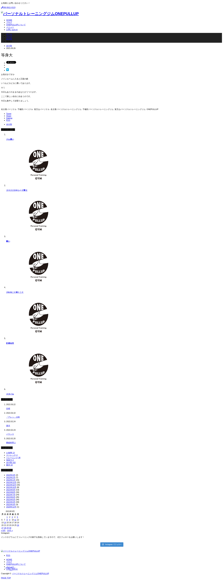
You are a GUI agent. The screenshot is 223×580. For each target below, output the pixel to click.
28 (5, 528)
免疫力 (10, 460)
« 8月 (3, 530)
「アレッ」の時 (13, 417)
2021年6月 (10, 497)
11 (15, 520)
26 (18, 525)
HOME (9, 559)
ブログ (9, 562)
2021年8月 (10, 492)
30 (10, 528)
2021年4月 (10, 502)
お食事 (10, 453)
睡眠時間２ (11, 443)
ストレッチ (11, 455)
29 (8, 528)
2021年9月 (10, 490)
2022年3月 (10, 475)
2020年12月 (11, 507)
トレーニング (13, 457)
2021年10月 (11, 487)
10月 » (10, 530)
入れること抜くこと (15, 292)
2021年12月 (11, 482)
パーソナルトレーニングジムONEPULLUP (30, 573)
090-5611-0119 (9, 7)
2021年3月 (10, 504)
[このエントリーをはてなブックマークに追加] (7, 70)
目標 (8, 408)
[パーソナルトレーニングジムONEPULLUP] (40, 13)
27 (2, 528)
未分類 (9, 46)
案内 (9, 465)
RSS (8, 555)
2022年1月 (10, 480)
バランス (10, 434)
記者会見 (10, 343)
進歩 (8, 425)
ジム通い (10, 139)
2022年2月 (10, 477)
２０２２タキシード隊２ (16, 190)
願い (8, 241)
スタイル (10, 394)
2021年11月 (11, 485)
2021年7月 (10, 495)
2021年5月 (10, 499)
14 (5, 522)
